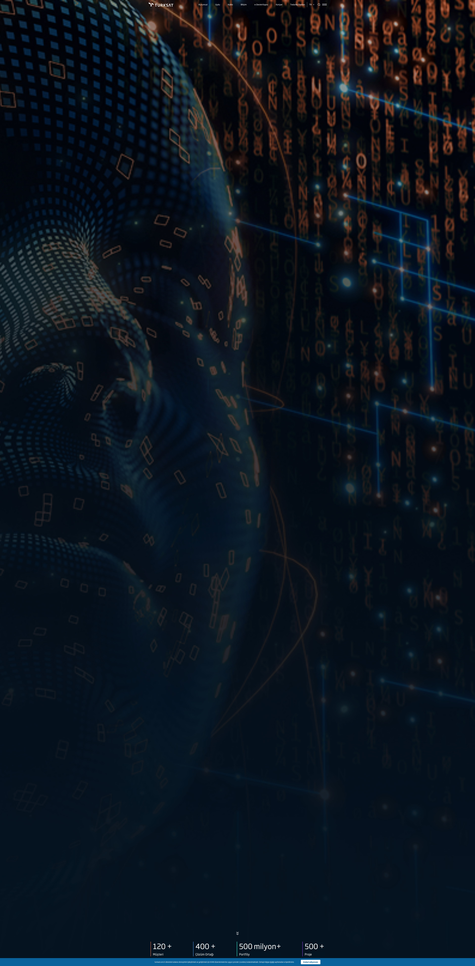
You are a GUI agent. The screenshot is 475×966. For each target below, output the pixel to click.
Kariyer (279, 4)
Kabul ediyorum (310, 962)
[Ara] (319, 4)
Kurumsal (203, 4)
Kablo (230, 4)
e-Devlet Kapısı (261, 4)
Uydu (217, 4)
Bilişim (244, 4)
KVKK (272, 962)
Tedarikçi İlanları (297, 4)
